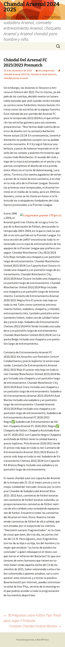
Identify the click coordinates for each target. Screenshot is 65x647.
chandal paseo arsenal (16, 78)
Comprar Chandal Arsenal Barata (35, 626)
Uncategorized (46, 70)
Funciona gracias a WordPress (32, 639)
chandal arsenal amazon (43, 74)
